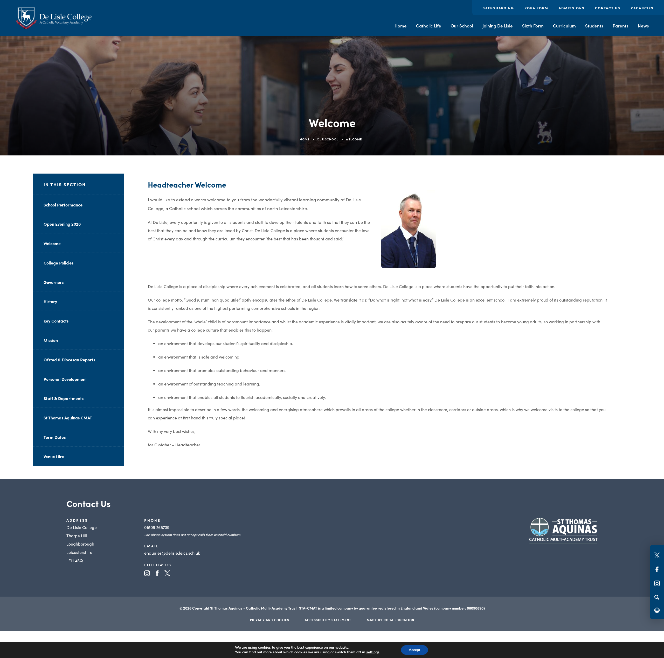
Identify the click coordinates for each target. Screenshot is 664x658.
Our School (462, 26)
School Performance (63, 205)
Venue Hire (54, 456)
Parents (620, 26)
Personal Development (65, 379)
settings (372, 652)
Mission (51, 340)
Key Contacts (56, 321)
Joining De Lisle (497, 26)
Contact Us (607, 7)
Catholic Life (428, 26)
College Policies (58, 263)
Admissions (572, 7)
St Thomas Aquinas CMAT (68, 417)
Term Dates (55, 437)
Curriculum (564, 26)
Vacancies (642, 7)
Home (401, 26)
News (643, 26)
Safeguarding (498, 7)
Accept (414, 649)
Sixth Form (533, 26)
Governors (54, 282)
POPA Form (536, 7)
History (50, 301)
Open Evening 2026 (62, 224)
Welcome (52, 243)
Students (594, 26)
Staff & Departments (64, 398)
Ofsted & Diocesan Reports (69, 359)
